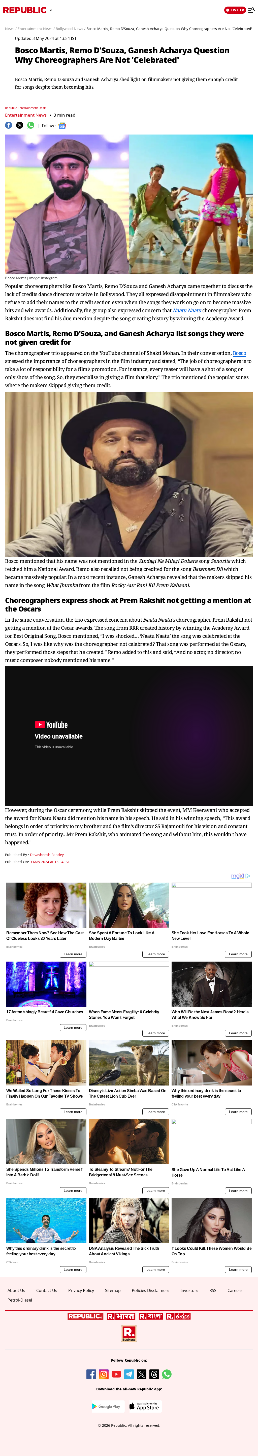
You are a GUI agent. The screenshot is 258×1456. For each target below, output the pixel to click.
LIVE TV (237, 10)
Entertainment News (26, 115)
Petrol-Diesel (20, 1300)
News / (11, 29)
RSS (212, 1291)
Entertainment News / (36, 29)
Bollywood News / (70, 29)
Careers (235, 1291)
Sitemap (113, 1291)
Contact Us (46, 1291)
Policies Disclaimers (150, 1291)
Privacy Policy (81, 1291)
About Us (16, 1291)
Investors (189, 1291)
